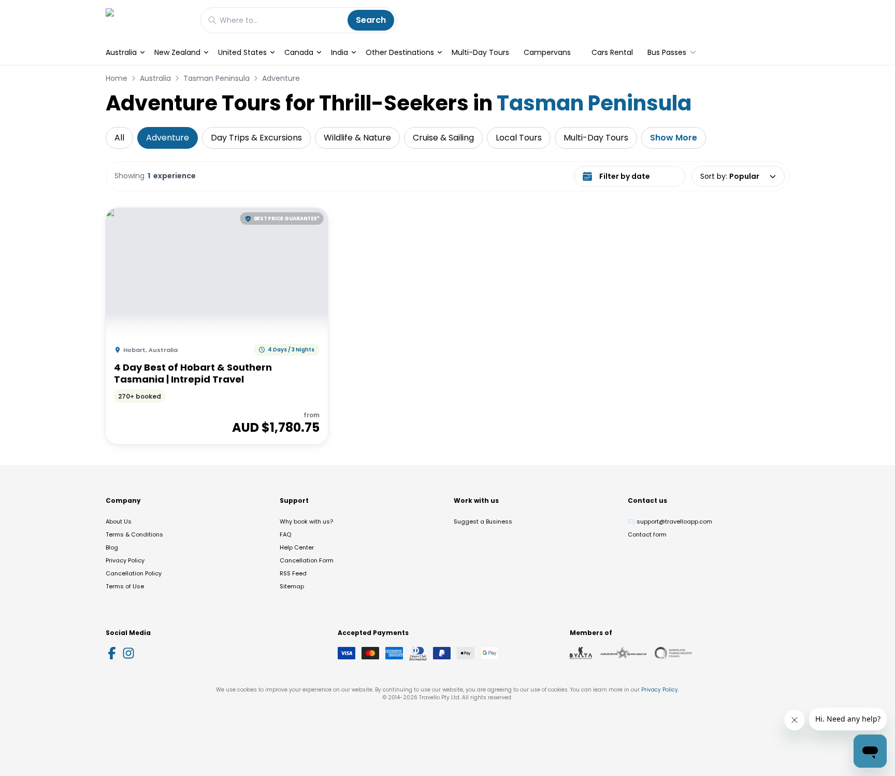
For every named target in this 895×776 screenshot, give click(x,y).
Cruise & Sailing (443, 138)
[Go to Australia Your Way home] (148, 20)
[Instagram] (128, 653)
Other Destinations (400, 52)
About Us (119, 521)
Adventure (281, 78)
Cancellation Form (307, 560)
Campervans (547, 52)
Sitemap (292, 586)
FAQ (285, 534)
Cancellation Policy (134, 573)
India (339, 52)
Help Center (297, 547)
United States (242, 52)
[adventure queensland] (623, 653)
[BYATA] (581, 653)
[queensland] (673, 653)
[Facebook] (112, 653)
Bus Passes (666, 52)
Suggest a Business (483, 521)
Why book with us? (306, 521)
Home (116, 78)
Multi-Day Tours (480, 52)
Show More (673, 138)
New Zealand (177, 52)
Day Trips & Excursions (256, 138)
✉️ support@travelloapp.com (670, 521)
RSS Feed (293, 573)
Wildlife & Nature (357, 138)
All (119, 138)
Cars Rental (612, 52)
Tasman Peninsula (216, 78)
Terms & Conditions (134, 534)
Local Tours (519, 138)
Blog (112, 547)
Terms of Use (125, 586)
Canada (298, 52)
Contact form (647, 534)
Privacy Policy (125, 560)
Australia (121, 52)
